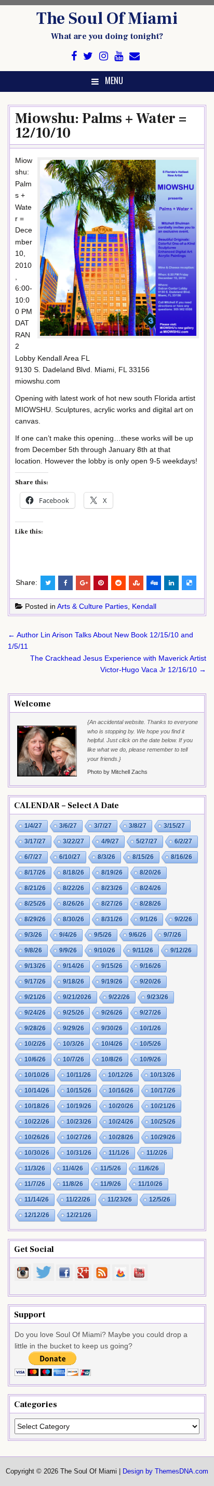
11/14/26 (36, 1199)
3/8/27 (137, 825)
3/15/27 (174, 825)
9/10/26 (104, 950)
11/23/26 (120, 1199)
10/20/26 (121, 1106)
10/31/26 (78, 1152)
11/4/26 (72, 1168)
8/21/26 (35, 888)
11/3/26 (34, 1168)
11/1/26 (119, 1152)
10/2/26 (35, 1043)
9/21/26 (35, 997)
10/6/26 (35, 1059)
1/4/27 (33, 825)
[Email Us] (134, 56)
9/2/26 (183, 919)
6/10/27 (70, 857)
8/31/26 (112, 919)
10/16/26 (121, 1090)
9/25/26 (73, 1012)
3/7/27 (103, 825)
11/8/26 (72, 1184)
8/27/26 (112, 903)
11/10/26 (150, 1184)
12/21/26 (78, 1215)
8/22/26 (73, 888)
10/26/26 (36, 1137)
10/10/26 (36, 1075)
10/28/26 (121, 1137)
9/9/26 (68, 950)
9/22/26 (119, 997)
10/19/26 (78, 1106)
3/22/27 (73, 841)
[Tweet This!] (48, 583)
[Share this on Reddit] (118, 583)
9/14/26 (73, 966)
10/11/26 (78, 1075)
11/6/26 (148, 1168)
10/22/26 (36, 1121)
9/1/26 (148, 919)
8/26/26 (73, 903)
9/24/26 (35, 1012)
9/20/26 (150, 981)
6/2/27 (183, 841)
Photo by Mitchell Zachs (117, 772)
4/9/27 (110, 841)
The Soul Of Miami (107, 18)
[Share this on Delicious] (189, 583)
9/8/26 (33, 950)
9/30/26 (112, 1028)
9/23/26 (157, 997)
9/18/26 (73, 981)
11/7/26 (34, 1184)
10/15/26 (78, 1090)
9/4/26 (68, 934)
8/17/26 (35, 872)
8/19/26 (112, 872)
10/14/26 (36, 1090)
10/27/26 (78, 1137)
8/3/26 (106, 857)
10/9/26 (150, 1059)
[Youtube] (118, 56)
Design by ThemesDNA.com (165, 1471)
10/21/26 (163, 1106)
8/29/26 (35, 919)
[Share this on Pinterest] (100, 583)
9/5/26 (103, 934)
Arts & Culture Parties (92, 606)
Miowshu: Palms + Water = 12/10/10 (100, 125)
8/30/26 (73, 919)
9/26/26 (112, 1012)
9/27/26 (150, 1012)
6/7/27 (33, 857)
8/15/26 (143, 857)
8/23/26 (112, 888)
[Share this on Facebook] (65, 583)
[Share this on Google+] (83, 583)
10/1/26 (150, 1028)
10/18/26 (36, 1106)
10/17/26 (163, 1090)
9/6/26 (137, 934)
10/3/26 (73, 1043)
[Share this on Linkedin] (171, 583)
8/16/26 (181, 857)
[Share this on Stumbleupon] (136, 583)
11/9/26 (110, 1184)
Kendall (144, 606)
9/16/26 (150, 966)
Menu (114, 80)
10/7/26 (73, 1059)
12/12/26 (36, 1215)
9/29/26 (73, 1028)
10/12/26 (120, 1075)
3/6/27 (68, 825)
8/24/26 (150, 888)
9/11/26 (142, 950)
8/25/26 (35, 903)
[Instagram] (103, 56)
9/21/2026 (77, 997)
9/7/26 (172, 934)
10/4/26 (112, 1043)
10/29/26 (163, 1137)
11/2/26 (156, 1152)
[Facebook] (74, 56)
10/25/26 (163, 1121)
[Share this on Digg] (153, 583)
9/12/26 (181, 950)
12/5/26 (159, 1199)
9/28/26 (35, 1028)
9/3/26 (33, 934)
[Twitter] (88, 56)
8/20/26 (150, 872)
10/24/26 (121, 1121)
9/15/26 (112, 966)
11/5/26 (110, 1168)
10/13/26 (162, 1075)
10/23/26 (78, 1121)
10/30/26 (36, 1152)
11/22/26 (78, 1199)
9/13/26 (35, 966)
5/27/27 (146, 841)
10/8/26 (112, 1059)
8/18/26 (73, 872)
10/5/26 (150, 1043)
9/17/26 (35, 981)
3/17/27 (35, 841)
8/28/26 (150, 903)
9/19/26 (112, 981)
